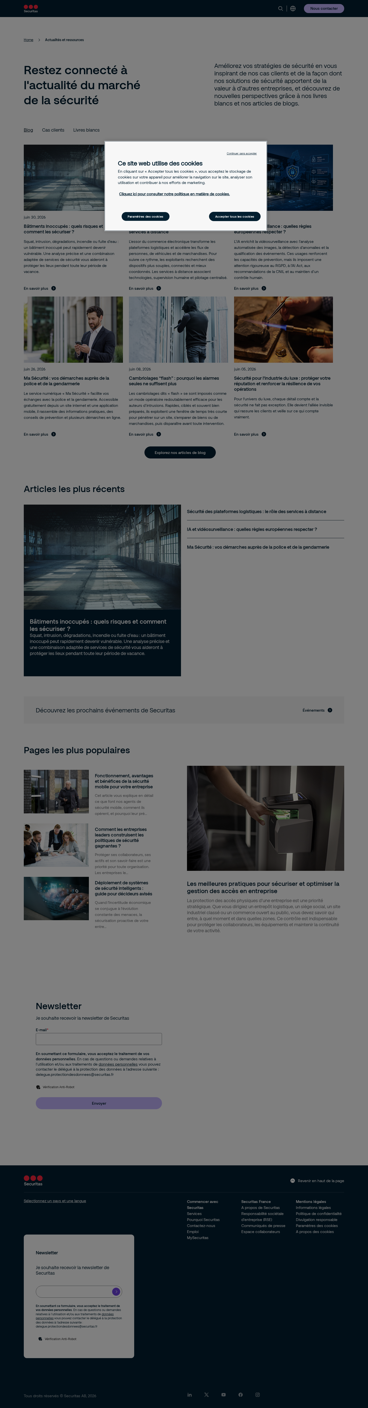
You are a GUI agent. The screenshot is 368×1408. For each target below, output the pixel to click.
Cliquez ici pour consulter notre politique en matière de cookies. (174, 194)
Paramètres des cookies (145, 216)
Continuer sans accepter (242, 153)
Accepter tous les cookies (234, 216)
